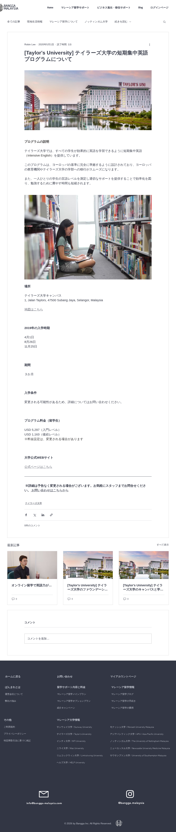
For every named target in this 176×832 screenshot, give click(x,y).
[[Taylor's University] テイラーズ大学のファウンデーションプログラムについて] (88, 565)
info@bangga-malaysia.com (44, 803)
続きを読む (121, 21)
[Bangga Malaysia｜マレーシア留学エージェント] (130, 794)
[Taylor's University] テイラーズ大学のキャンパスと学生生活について (143, 587)
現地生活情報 (34, 21)
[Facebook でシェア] (26, 515)
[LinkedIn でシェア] (43, 515)
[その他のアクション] (149, 44)
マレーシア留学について (63, 21)
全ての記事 (13, 21)
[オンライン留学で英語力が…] (32, 565)
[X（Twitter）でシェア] (34, 515)
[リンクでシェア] (51, 515)
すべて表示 (163, 544)
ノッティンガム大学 (96, 21)
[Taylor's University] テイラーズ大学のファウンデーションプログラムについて (87, 587)
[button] (164, 21)
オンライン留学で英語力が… (32, 585)
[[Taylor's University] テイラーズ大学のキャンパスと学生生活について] (144, 565)
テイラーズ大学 (33, 503)
